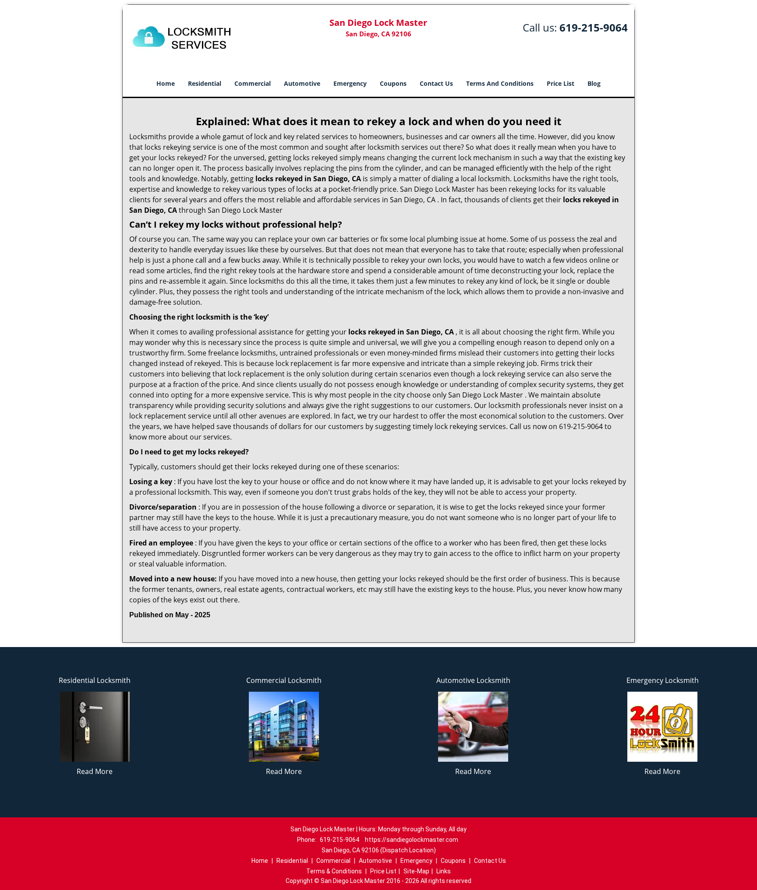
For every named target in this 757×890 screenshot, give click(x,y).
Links (443, 871)
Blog (594, 83)
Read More (95, 771)
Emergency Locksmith (662, 680)
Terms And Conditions (500, 83)
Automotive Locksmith (473, 680)
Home (165, 83)
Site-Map (416, 871)
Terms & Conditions (334, 871)
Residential (204, 83)
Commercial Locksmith (284, 680)
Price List (560, 83)
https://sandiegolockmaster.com (411, 839)
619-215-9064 (593, 27)
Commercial (252, 83)
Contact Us (436, 83)
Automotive (302, 83)
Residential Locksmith (95, 680)
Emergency (350, 83)
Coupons (393, 83)
